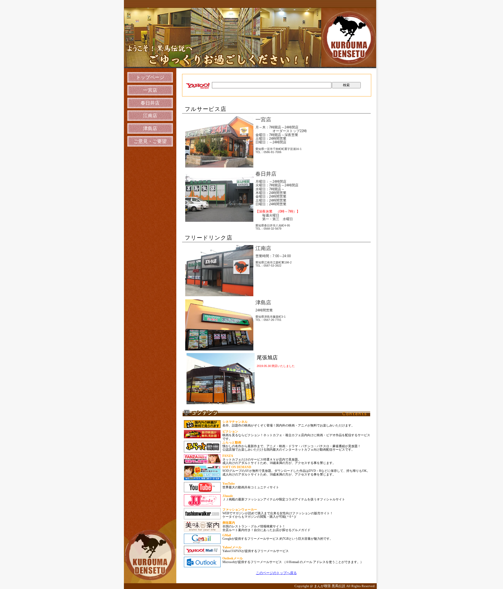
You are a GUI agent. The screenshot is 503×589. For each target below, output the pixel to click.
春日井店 (150, 103)
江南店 (150, 115)
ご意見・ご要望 (150, 141)
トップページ (150, 77)
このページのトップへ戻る (276, 573)
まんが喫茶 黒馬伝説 (330, 586)
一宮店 (150, 90)
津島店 (150, 128)
